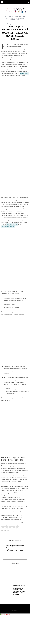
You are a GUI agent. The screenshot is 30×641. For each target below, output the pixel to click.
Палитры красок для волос (15, 24)
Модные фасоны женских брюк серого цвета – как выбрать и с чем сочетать (15, 548)
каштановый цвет (12, 224)
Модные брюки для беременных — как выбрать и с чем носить (15, 574)
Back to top (14, 610)
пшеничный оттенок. (8, 226)
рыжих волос (24, 73)
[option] (15, 547)
